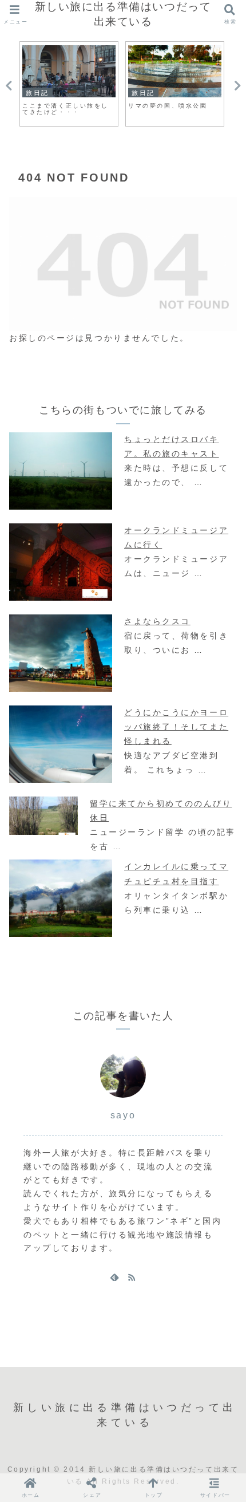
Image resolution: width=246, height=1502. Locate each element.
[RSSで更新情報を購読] (131, 1277)
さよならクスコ (157, 621)
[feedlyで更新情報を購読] (114, 1277)
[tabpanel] (68, 84)
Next (237, 86)
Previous (8, 86)
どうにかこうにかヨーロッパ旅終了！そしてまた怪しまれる (176, 727)
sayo (123, 1115)
